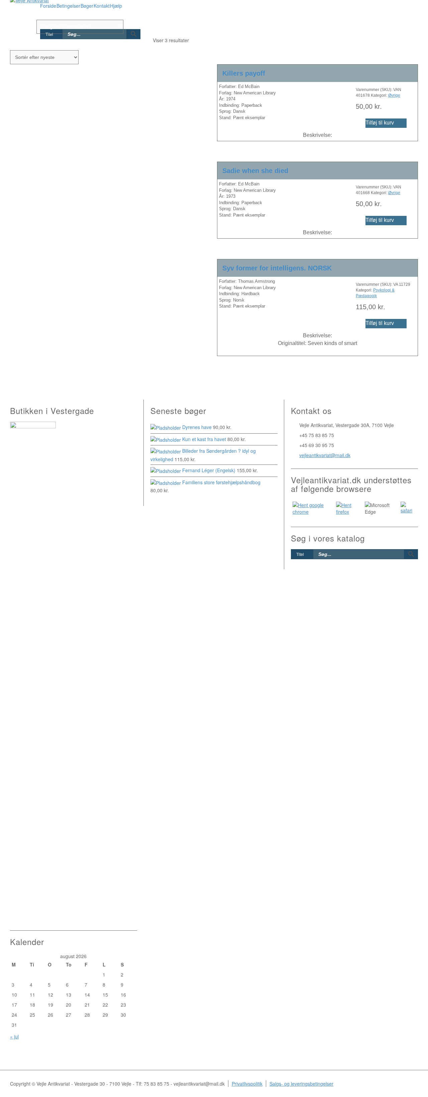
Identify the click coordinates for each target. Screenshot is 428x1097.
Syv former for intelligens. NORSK (277, 268)
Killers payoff (243, 73)
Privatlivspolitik (247, 1083)
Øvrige (394, 95)
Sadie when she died (255, 170)
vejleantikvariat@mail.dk (324, 455)
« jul (14, 1036)
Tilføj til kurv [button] (379, 122)
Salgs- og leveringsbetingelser (301, 1083)
